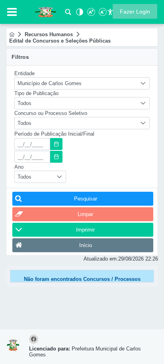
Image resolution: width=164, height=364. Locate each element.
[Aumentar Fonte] (90, 14)
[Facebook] (35, 339)
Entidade (24, 73)
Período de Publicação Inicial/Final (54, 134)
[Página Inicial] (11, 34)
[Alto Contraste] (79, 14)
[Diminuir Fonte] (102, 14)
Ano (18, 167)
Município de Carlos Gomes (50, 83)
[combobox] (82, 83)
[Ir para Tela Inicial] (42, 11)
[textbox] (32, 144)
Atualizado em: (101, 259)
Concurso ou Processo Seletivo (50, 113)
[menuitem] (11, 34)
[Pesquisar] (68, 14)
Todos (24, 103)
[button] (135, 11)
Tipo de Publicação (36, 93)
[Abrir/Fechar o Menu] (12, 12)
